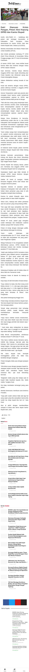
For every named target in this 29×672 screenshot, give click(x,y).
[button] (9, 418)
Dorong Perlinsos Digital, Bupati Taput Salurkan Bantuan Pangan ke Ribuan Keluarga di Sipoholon (17, 480)
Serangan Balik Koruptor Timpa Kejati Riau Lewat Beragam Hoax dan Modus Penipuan (18, 554)
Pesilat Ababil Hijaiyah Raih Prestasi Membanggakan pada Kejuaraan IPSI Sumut (17, 536)
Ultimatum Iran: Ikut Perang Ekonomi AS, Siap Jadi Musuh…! (17, 561)
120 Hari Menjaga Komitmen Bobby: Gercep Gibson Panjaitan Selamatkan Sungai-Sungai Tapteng (18, 495)
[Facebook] (6, 602)
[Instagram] (24, 602)
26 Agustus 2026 (12, 437)
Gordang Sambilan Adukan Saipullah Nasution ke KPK (16, 576)
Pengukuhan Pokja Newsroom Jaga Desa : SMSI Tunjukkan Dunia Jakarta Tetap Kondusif (17, 442)
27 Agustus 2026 (12, 430)
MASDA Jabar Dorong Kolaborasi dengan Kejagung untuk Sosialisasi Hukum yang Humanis (17, 427)
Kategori (14, 671)
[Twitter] (12, 602)
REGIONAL (22, 23)
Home (5, 671)
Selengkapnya (15, 618)
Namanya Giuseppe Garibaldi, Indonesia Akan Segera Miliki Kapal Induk (17, 519)
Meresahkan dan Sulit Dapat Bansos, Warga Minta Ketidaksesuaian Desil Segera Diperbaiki (18, 458)
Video (24, 671)
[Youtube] (18, 602)
